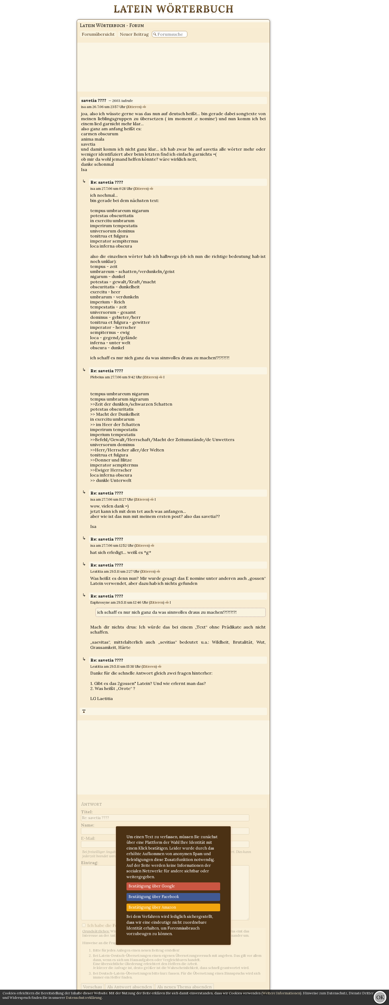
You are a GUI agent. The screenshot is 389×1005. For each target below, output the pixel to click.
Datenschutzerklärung (84, 997)
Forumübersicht (98, 34)
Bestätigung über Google (152, 886)
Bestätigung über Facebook (154, 896)
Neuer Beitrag (134, 34)
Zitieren (134, 107)
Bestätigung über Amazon (152, 907)
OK (380, 997)
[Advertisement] (368, 79)
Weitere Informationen (281, 993)
